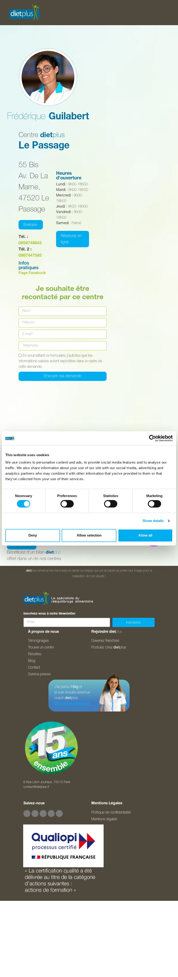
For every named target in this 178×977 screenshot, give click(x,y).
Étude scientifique (22, 923)
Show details (153, 521)
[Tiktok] (51, 813)
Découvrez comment (71, 704)
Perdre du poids (21, 911)
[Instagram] (35, 813)
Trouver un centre (21, 946)
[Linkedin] (59, 813)
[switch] (67, 504)
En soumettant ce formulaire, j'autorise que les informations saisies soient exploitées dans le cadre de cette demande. (60, 361)
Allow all (145, 535)
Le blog (13, 957)
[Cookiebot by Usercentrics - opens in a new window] (152, 438)
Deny (33, 535)
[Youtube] (43, 813)
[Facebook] (26, 813)
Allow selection (89, 535)
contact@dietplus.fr (36, 787)
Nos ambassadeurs (24, 934)
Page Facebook (32, 273)
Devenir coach (19, 969)
